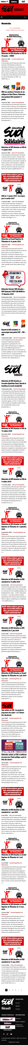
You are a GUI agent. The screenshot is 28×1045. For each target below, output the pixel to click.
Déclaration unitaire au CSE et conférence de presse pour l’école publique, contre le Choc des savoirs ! (14, 757)
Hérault (6, 1008)
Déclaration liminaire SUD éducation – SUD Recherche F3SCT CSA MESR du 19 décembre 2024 (13, 291)
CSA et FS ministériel (14, 28)
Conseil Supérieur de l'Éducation (15, 30)
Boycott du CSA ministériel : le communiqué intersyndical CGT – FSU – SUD (13, 332)
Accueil (17, 1003)
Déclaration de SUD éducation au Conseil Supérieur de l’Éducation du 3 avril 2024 (13, 857)
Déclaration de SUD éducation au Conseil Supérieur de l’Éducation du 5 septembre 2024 (13, 526)
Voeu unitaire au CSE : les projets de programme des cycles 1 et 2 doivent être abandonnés (12, 712)
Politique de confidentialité (20, 1025)
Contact (18, 1009)
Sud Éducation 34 (7, 1038)
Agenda (18, 1006)
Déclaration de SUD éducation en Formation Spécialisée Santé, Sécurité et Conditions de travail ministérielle (13, 383)
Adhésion (18, 1018)
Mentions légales (20, 1021)
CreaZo (17, 1042)
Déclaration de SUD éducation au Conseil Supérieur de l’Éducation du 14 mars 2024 (13, 906)
